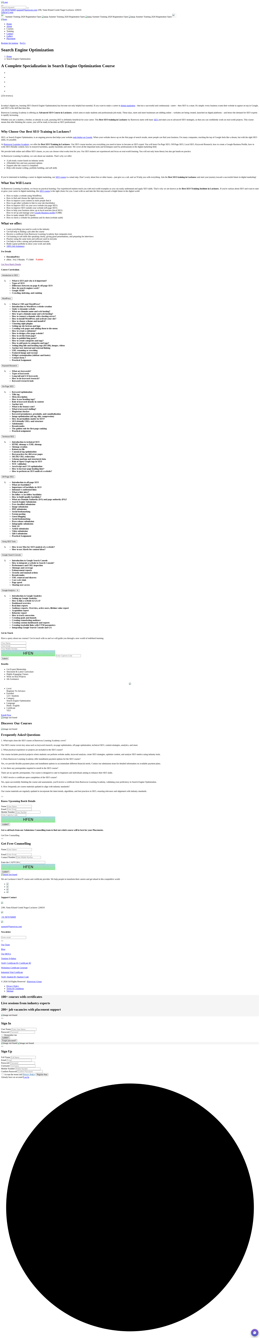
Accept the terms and (19, 1074)
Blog (3, 949)
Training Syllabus (8, 958)
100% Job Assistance (15, 246)
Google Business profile (44, 213)
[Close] (2, 796)
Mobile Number (8, 812)
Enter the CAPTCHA (10, 862)
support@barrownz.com (11, 926)
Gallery (9, 36)
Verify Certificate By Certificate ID (16, 963)
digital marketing (128, 105)
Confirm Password (9, 1071)
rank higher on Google (82, 137)
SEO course (61, 177)
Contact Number (8, 857)
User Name (6, 1029)
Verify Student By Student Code (15, 977)
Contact (9, 34)
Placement (10, 38)
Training (10, 31)
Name (3, 806)
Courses (9, 29)
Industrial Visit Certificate (12, 972)
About (9, 26)
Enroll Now (6, 715)
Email (3, 809)
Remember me (10, 1035)
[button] (255, 1333)
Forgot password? (9, 1041)
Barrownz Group (34, 981)
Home (9, 24)
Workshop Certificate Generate (14, 968)
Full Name (5, 1057)
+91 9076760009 (8, 10)
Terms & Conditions (15, 988)
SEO (156, 120)
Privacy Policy (12, 986)
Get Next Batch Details (11, 264)
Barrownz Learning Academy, (17, 144)
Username (5, 1066)
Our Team (5, 945)
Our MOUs (6, 954)
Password (5, 1032)
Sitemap (9, 991)
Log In (26, 1077)
